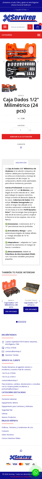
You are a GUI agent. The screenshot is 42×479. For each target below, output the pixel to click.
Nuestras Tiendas (12, 355)
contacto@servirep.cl (13, 351)
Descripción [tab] (21, 162)
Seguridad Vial (7, 410)
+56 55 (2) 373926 (9, 373)
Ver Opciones (11, 311)
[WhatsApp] (21, 450)
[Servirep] (20, 18)
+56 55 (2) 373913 (9, 377)
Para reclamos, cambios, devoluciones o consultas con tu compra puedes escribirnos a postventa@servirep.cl (21, 386)
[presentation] (4, 61)
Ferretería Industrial (9, 399)
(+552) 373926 (10, 348)
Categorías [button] (7, 35)
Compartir (21, 144)
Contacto (5, 431)
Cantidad (21, 126)
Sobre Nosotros (8, 435)
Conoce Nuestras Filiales (11, 438)
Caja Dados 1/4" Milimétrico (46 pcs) (11, 304)
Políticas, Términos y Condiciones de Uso (17, 427)
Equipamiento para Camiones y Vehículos (17, 406)
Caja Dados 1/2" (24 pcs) (31, 303)
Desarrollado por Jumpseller (20, 476)
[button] (22, 9)
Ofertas (4, 413)
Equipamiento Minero (10, 403)
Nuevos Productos (9, 417)
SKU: (19, 119)
